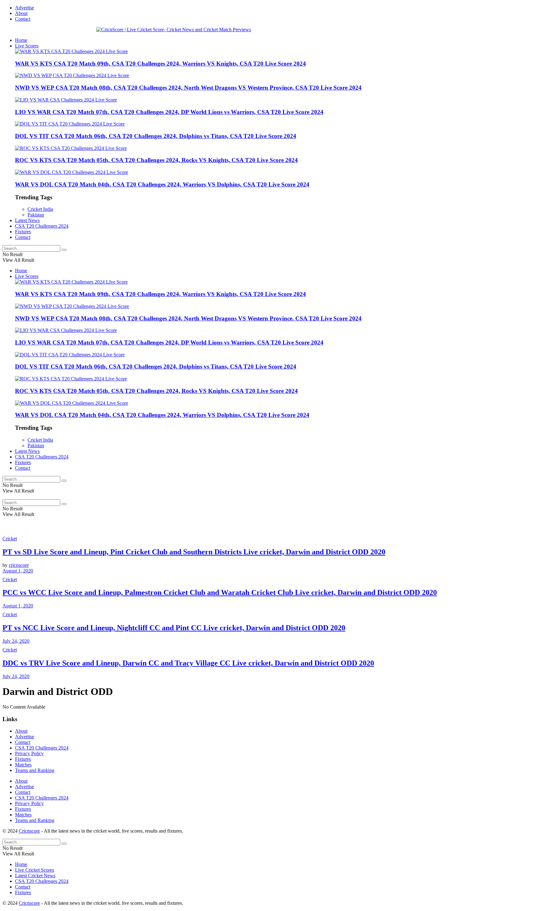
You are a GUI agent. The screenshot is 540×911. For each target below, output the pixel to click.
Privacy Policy (29, 753)
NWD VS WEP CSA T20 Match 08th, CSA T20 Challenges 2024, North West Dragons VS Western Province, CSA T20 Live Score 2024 (188, 87)
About (21, 13)
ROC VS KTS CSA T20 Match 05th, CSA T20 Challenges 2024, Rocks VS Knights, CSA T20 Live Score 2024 (156, 160)
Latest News (27, 220)
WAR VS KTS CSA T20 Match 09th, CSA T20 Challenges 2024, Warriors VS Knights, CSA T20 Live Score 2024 (160, 63)
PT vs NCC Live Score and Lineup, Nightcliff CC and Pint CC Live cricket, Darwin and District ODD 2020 (173, 628)
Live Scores (26, 45)
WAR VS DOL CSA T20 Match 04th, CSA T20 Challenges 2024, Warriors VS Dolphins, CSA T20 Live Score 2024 (162, 184)
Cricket (9, 538)
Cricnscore (29, 831)
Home (21, 40)
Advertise (24, 7)
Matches (23, 764)
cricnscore (19, 565)
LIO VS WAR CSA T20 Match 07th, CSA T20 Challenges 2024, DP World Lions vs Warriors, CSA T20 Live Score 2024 (169, 112)
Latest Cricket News (35, 875)
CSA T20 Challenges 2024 (41, 226)
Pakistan (36, 214)
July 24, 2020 (15, 641)
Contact (22, 19)
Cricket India (40, 209)
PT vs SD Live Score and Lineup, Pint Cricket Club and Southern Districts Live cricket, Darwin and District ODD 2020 (193, 552)
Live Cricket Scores (34, 870)
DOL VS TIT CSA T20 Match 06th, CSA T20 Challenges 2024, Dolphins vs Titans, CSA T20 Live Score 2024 (155, 136)
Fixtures (23, 231)
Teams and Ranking (34, 770)
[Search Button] (64, 250)
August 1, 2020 (17, 570)
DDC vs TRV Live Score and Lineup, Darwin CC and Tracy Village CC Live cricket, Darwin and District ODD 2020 (188, 663)
